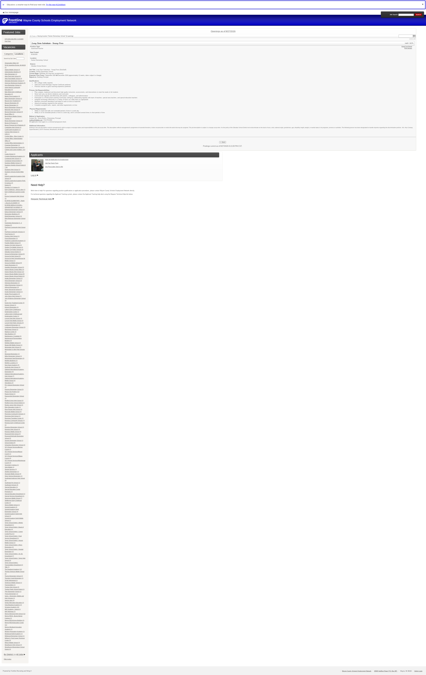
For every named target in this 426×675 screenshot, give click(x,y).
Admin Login (418, 671)
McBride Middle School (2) (13, 343)
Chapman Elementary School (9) (15, 147)
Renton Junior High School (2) (14, 405)
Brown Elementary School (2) (13, 121)
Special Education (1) (11, 487)
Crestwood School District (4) (13, 161)
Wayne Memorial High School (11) (15, 614)
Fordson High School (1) (12, 236)
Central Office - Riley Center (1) (14, 136)
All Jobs (19, 654)
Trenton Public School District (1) (15, 589)
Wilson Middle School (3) (12, 642)
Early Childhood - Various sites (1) (15, 189)
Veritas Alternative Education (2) (14, 602)
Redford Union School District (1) (15, 403)
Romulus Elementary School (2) (14, 427)
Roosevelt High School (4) (13, 434)
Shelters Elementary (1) (12, 471)
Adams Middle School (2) (12, 70)
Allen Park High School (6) (13, 76)
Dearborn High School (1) (12, 169)
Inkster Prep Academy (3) (12, 294)
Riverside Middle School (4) (13, 412)
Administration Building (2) (13, 72)
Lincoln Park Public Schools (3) (14, 323)
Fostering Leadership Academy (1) (15, 241)
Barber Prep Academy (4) (12, 96)
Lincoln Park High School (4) (13, 318)
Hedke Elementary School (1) (14, 278)
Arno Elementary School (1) (13, 85)
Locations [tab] (19, 54)
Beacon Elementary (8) (12, 103)
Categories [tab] (8, 54)
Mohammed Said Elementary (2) (14, 358)
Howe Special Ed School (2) (13, 289)
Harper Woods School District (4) (15, 276)
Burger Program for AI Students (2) (15, 125)
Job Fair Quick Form (51, 163)
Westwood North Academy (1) (14, 634)
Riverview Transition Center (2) (14, 418)
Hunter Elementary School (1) (14, 292)
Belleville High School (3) (12, 109)
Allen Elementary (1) (11, 74)
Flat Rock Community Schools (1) (15, 232)
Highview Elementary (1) (12, 283)
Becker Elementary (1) (11, 105)
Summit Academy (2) (11, 507)
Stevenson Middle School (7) (13, 498)
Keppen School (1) (10, 305)
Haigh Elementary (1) (11, 265)
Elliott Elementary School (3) (13, 216)
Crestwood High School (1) (13, 158)
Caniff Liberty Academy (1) (13, 129)
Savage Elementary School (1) (14, 440)
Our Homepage (11, 12)
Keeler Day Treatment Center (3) (14, 303)
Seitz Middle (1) (9, 467)
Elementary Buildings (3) (12, 214)
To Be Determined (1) (11, 580)
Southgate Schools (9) (11, 485)
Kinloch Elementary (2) (12, 307)
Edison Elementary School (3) (14, 212)
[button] (423, 5)
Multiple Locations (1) (11, 363)
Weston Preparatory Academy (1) (15, 631)
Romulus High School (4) (12, 429)
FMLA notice (7, 659)
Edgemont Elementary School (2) (15, 209)
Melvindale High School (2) (13, 347)
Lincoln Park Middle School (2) (14, 320)
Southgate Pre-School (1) (12, 483)
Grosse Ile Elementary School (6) (15, 254)
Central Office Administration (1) (14, 143)
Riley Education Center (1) (13, 407)
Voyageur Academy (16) (12, 607)
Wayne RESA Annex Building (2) (14, 620)
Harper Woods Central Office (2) (14, 269)
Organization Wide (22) (12, 63)
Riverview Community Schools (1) (15, 414)
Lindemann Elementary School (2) (15, 327)
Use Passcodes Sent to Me (54, 167)
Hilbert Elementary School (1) (14, 285)
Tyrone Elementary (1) (11, 594)
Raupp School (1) (10, 394)
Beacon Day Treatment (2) (13, 101)
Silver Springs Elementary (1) (13, 476)
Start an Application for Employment (56, 159)
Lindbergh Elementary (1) (12, 325)
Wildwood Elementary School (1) (15, 636)
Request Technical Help (41, 199)
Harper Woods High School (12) (14, 272)
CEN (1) (7, 134)
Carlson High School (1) (12, 132)
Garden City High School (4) (13, 245)
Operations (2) (9, 383)
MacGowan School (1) (11, 329)
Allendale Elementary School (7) (14, 81)
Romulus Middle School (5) (13, 431)
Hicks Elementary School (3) (13, 280)
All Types (33, 36)
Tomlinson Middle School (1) (13, 583)
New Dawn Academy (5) (12, 365)
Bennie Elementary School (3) (14, 112)
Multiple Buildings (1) (11, 360)
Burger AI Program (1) (11, 123)
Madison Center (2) (10, 332)
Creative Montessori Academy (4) (15, 156)
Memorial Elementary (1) (12, 354)
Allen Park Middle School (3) (13, 78)
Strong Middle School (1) (12, 505)
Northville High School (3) (12, 367)
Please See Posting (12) (12, 392)
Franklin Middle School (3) (13, 243)
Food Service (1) (10, 234)
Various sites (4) (9, 600)
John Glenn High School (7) (13, 296)
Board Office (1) (9, 114)
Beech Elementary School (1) (13, 107)
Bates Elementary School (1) (13, 98)
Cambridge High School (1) (13, 127)
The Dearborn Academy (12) (13, 569)
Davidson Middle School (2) (13, 163)
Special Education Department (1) (15, 494)
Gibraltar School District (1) (13, 252)
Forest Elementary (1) (11, 238)
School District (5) (10, 443)
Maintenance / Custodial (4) (13, 336)
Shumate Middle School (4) (13, 474)
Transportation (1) (10, 585)
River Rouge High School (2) (13, 409)
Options (412, 38)
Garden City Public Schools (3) (14, 249)
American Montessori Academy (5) (15, 83)
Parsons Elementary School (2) (14, 389)
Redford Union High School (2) (14, 400)
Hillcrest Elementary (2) (12, 287)
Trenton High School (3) (12, 587)
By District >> (10, 654)
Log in (33, 175)
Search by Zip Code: (10, 58)
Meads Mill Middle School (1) (13, 345)
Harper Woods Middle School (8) (15, 274)
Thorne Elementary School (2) (14, 576)
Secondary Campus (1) (12, 465)
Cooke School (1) (10, 154)
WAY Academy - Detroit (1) (13, 609)
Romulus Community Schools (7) (15, 420)
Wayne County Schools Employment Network (356, 671)
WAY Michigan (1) (10, 611)
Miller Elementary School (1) (13, 356)
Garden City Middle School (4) (14, 247)
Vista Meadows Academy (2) (13, 605)
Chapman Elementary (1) (12, 145)
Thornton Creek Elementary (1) (14, 578)
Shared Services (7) (11, 469)
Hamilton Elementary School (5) (14, 267)
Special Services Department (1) (14, 496)
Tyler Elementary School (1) (13, 591)
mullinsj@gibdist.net (35, 120)
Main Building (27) (10, 334)
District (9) (8, 185)
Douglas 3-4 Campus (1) (12, 187)
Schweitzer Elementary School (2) (15, 445)
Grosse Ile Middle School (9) (13, 263)
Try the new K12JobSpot (55, 5)
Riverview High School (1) (13, 416)
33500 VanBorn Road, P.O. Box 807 (385, 671)
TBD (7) (7, 567)
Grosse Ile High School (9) (13, 256)
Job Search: (394, 14)
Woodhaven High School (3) (13, 645)
